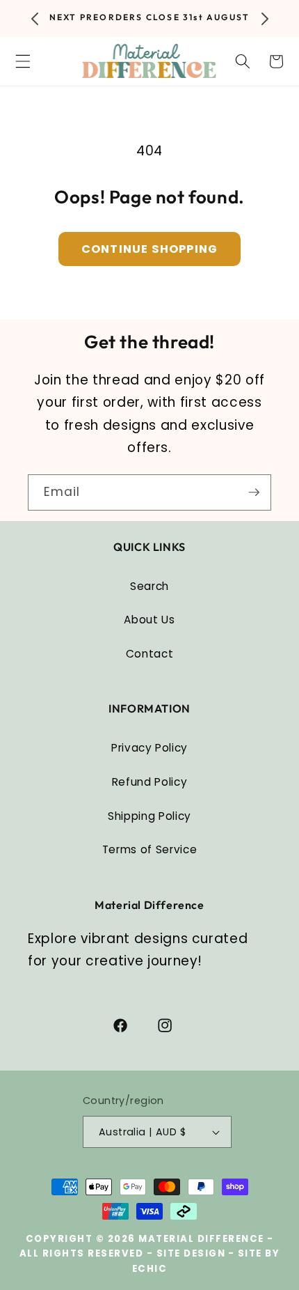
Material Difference (201, 1238)
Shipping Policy (149, 816)
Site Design (191, 1253)
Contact (150, 653)
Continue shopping (149, 249)
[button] (242, 61)
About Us (149, 619)
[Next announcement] (265, 18)
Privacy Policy (149, 747)
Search (149, 586)
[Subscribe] (253, 492)
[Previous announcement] (34, 18)
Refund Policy (150, 782)
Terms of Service (149, 849)
